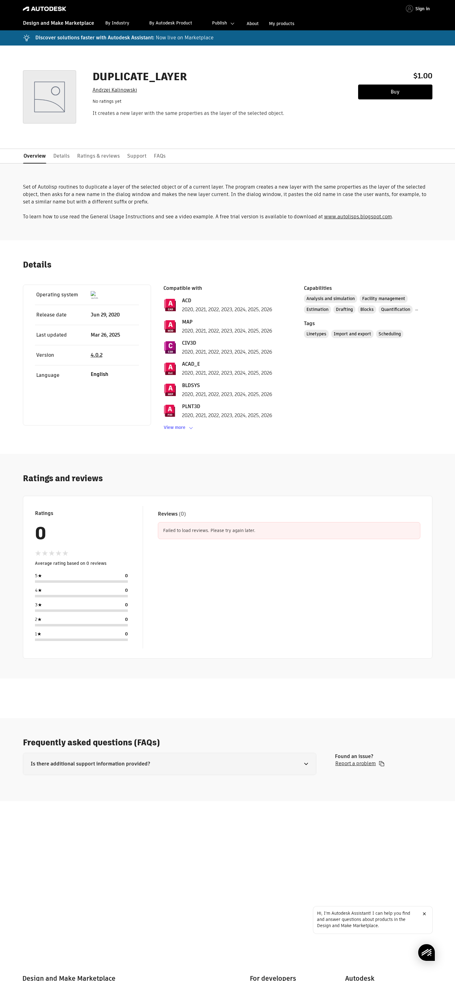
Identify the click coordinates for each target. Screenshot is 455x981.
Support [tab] (136, 155)
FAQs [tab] (160, 155)
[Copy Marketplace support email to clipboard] (382, 764)
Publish (219, 23)
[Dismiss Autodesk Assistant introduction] (424, 914)
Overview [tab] (35, 155)
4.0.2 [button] (96, 355)
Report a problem (355, 763)
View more (174, 427)
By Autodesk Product (170, 23)
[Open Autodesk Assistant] (426, 952)
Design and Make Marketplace (58, 23)
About (253, 23)
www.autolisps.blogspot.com (358, 216)
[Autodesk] (44, 8)
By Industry (117, 23)
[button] (169, 764)
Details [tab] (61, 155)
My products (281, 23)
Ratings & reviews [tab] (98, 155)
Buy (395, 91)
